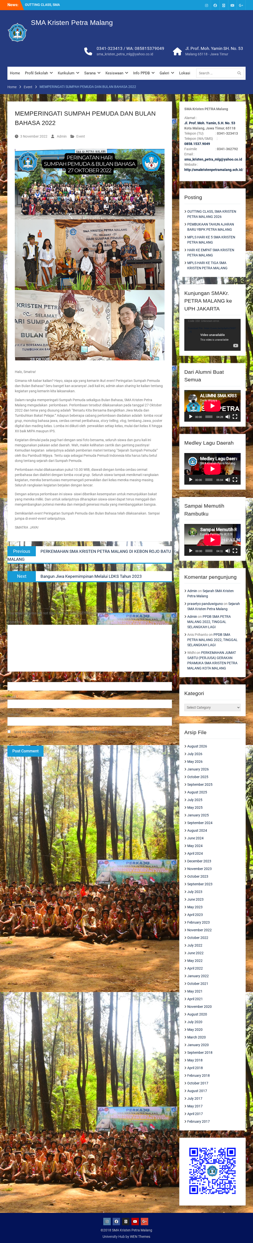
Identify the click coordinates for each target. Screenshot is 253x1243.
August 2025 (197, 792)
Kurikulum (66, 73)
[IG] (206, 5)
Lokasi (184, 73)
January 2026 (198, 769)
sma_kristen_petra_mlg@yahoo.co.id (125, 54)
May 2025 (195, 807)
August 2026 (197, 746)
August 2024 (197, 830)
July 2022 (194, 945)
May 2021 (195, 991)
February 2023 (198, 922)
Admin (62, 136)
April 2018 (195, 1068)
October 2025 (197, 777)
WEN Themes (140, 1237)
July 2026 (194, 754)
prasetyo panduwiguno (205, 604)
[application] (212, 335)
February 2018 (198, 1075)
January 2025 (198, 815)
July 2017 (194, 1098)
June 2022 (195, 953)
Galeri (164, 73)
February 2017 (198, 1121)
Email (12, 697)
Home (15, 73)
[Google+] (241, 5)
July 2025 (194, 800)
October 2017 (197, 1083)
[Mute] (227, 416)
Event (80, 136)
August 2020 (197, 1014)
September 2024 (199, 823)
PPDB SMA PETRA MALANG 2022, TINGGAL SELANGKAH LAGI (209, 622)
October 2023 (197, 876)
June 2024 (195, 838)
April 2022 (195, 968)
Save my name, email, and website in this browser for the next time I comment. (73, 732)
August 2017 (197, 1091)
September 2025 (199, 785)
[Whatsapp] (223, 5)
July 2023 (194, 892)
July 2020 (194, 1022)
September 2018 (199, 1053)
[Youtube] (232, 5)
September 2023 (199, 884)
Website (13, 714)
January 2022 (198, 976)
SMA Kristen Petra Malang (72, 22)
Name (13, 679)
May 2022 (195, 961)
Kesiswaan (114, 73)
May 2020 (195, 1030)
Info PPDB (141, 73)
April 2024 (195, 853)
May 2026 (195, 762)
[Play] (190, 416)
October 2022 (197, 938)
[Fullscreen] (234, 416)
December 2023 (199, 861)
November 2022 (199, 930)
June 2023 (195, 899)
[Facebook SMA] (215, 5)
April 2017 (195, 1114)
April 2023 (195, 915)
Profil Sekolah (36, 73)
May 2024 (195, 846)
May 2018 (195, 1060)
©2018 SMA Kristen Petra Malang (126, 1230)
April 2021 (195, 999)
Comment (16, 622)
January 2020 (198, 1045)
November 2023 (199, 869)
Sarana (90, 73)
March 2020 (196, 1037)
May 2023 (195, 907)
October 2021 (197, 984)
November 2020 (199, 1007)
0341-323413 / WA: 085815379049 (130, 48)
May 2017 (195, 1106)
